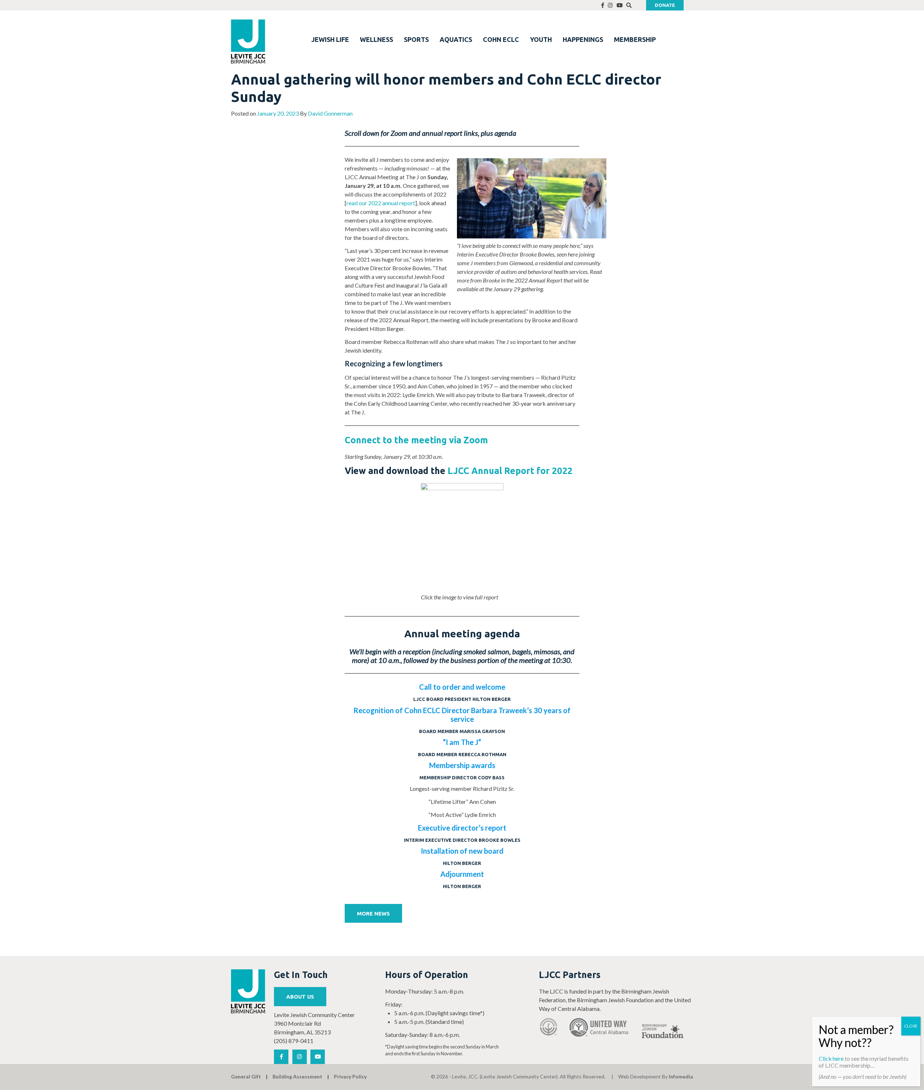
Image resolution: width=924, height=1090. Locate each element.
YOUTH (541, 39)
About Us (300, 997)
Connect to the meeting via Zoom (416, 440)
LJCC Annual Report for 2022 (510, 471)
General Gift (246, 1076)
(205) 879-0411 (293, 1040)
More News (373, 913)
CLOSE (911, 1026)
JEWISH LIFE (330, 39)
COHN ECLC (501, 39)
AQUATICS (456, 39)
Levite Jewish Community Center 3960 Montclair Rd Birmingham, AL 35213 (314, 1023)
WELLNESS (376, 39)
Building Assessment (297, 1076)
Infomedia (681, 1076)
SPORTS (416, 39)
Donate (665, 5)
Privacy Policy (350, 1076)
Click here (831, 1058)
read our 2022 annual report (380, 202)
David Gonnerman (330, 113)
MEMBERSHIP (635, 39)
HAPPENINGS (583, 39)
